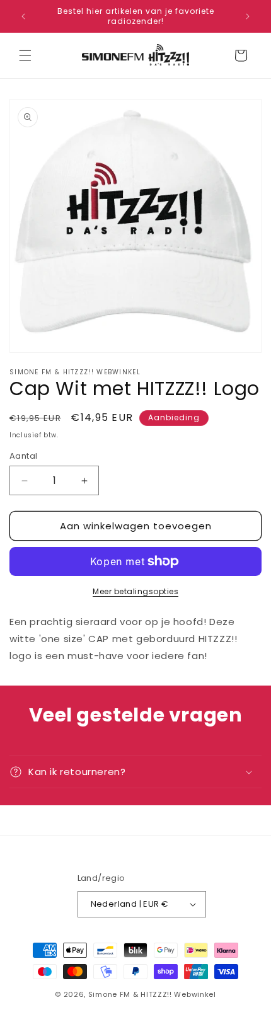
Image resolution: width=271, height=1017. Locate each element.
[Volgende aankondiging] (248, 16)
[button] (25, 55)
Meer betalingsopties (135, 591)
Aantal (23, 456)
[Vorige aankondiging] (23, 16)
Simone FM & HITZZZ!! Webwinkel (152, 994)
